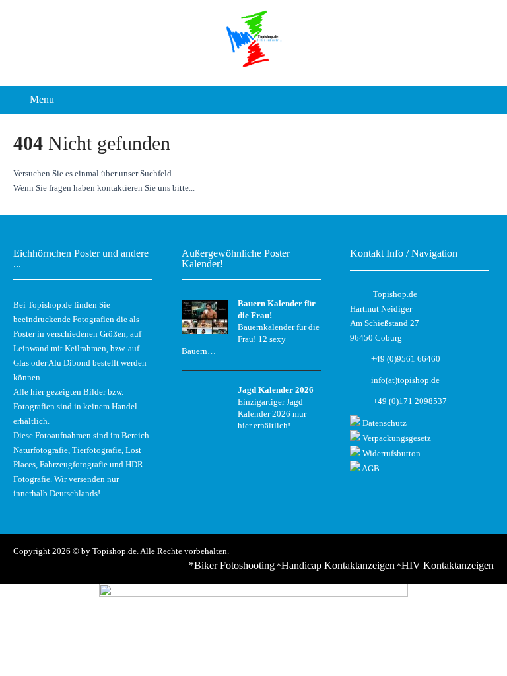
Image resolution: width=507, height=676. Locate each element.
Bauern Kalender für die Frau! (277, 309)
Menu (42, 99)
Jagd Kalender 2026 (276, 390)
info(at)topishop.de (405, 380)
